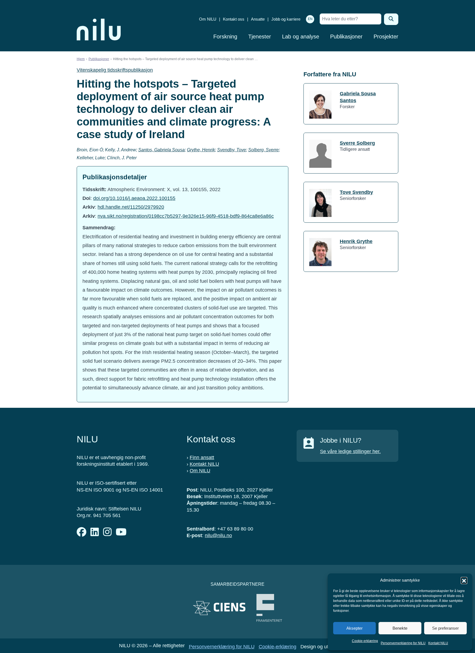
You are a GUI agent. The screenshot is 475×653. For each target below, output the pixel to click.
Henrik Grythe (356, 241)
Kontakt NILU (438, 643)
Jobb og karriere (285, 19)
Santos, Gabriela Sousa (161, 149)
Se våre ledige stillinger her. (350, 451)
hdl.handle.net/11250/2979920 (131, 207)
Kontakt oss (233, 19)
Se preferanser (445, 628)
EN (310, 19)
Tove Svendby (356, 192)
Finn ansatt (202, 457)
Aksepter (354, 628)
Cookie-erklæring (365, 641)
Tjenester (259, 37)
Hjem (81, 59)
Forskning (225, 37)
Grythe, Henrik (201, 149)
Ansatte (258, 19)
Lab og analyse (300, 37)
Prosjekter (386, 37)
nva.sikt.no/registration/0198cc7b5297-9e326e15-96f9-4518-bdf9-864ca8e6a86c (186, 216)
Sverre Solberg (357, 143)
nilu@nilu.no (218, 535)
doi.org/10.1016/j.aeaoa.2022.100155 (134, 198)
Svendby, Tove (231, 149)
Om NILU (207, 19)
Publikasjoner (346, 37)
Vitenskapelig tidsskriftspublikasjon (115, 70)
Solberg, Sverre (263, 149)
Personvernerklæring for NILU (403, 643)
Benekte (400, 628)
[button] (464, 580)
